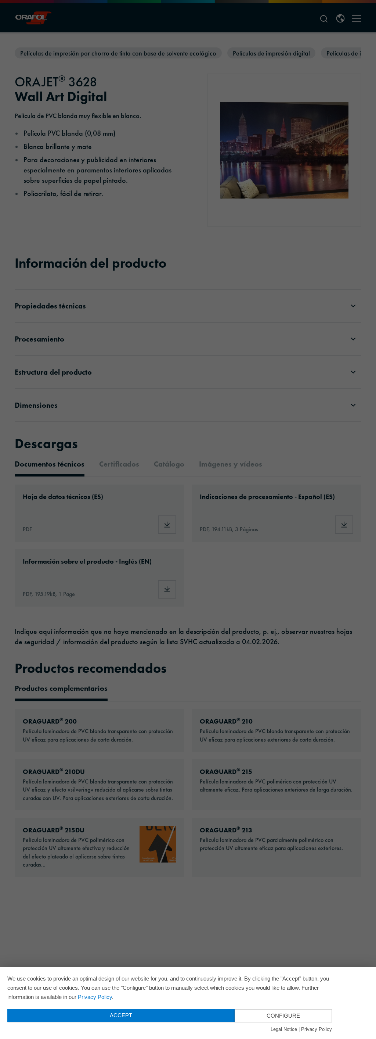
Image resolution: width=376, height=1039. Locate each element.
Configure (283, 1016)
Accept (121, 1015)
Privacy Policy (95, 997)
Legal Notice (284, 1029)
